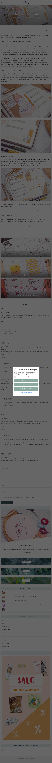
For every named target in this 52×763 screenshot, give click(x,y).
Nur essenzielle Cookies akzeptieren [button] (26, 389)
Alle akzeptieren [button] (26, 381)
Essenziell (18, 377)
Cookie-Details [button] (19, 394)
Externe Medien (33, 377)
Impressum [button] (33, 394)
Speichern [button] (26, 384)
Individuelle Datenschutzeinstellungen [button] (26, 392)
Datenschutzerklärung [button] (26, 394)
